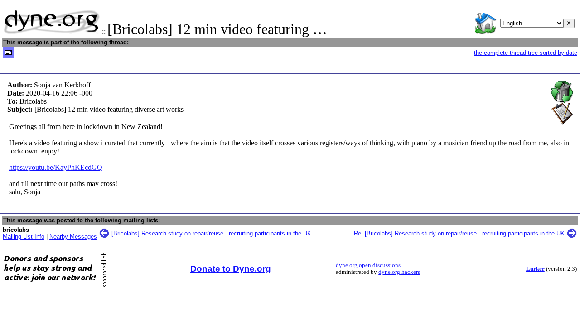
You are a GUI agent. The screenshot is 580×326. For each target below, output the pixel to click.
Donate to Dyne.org (230, 268)
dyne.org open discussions (368, 265)
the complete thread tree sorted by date (525, 52)
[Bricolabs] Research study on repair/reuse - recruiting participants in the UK (211, 233)
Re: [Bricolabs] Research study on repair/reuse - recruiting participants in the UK (459, 233)
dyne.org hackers (399, 272)
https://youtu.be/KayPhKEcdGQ (55, 167)
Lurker (535, 269)
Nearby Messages (73, 236)
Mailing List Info (23, 236)
